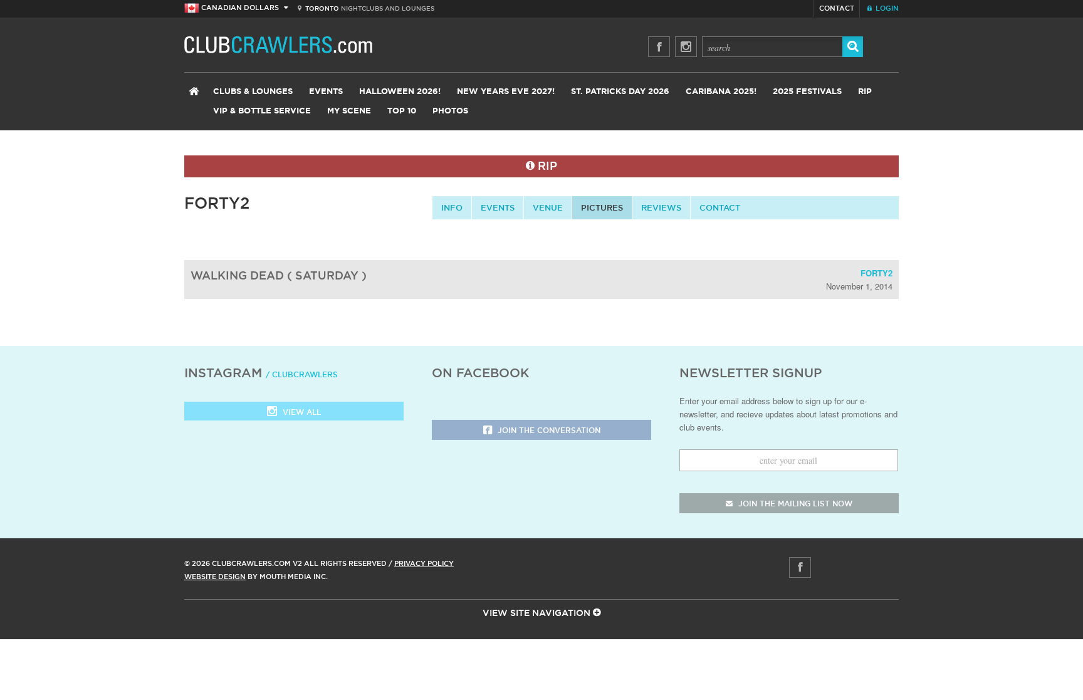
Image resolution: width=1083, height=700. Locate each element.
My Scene (349, 111)
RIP (865, 92)
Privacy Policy (424, 563)
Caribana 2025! (721, 92)
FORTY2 (876, 273)
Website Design (215, 576)
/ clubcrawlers (302, 374)
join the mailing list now (794, 503)
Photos (450, 111)
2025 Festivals (807, 92)
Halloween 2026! (400, 92)
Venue (548, 207)
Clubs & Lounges (253, 92)
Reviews (661, 207)
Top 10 (401, 111)
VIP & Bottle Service (262, 111)
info (452, 207)
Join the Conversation (547, 430)
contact (719, 207)
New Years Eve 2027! (506, 92)
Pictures (602, 207)
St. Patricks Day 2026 (620, 92)
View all (300, 412)
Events (326, 92)
